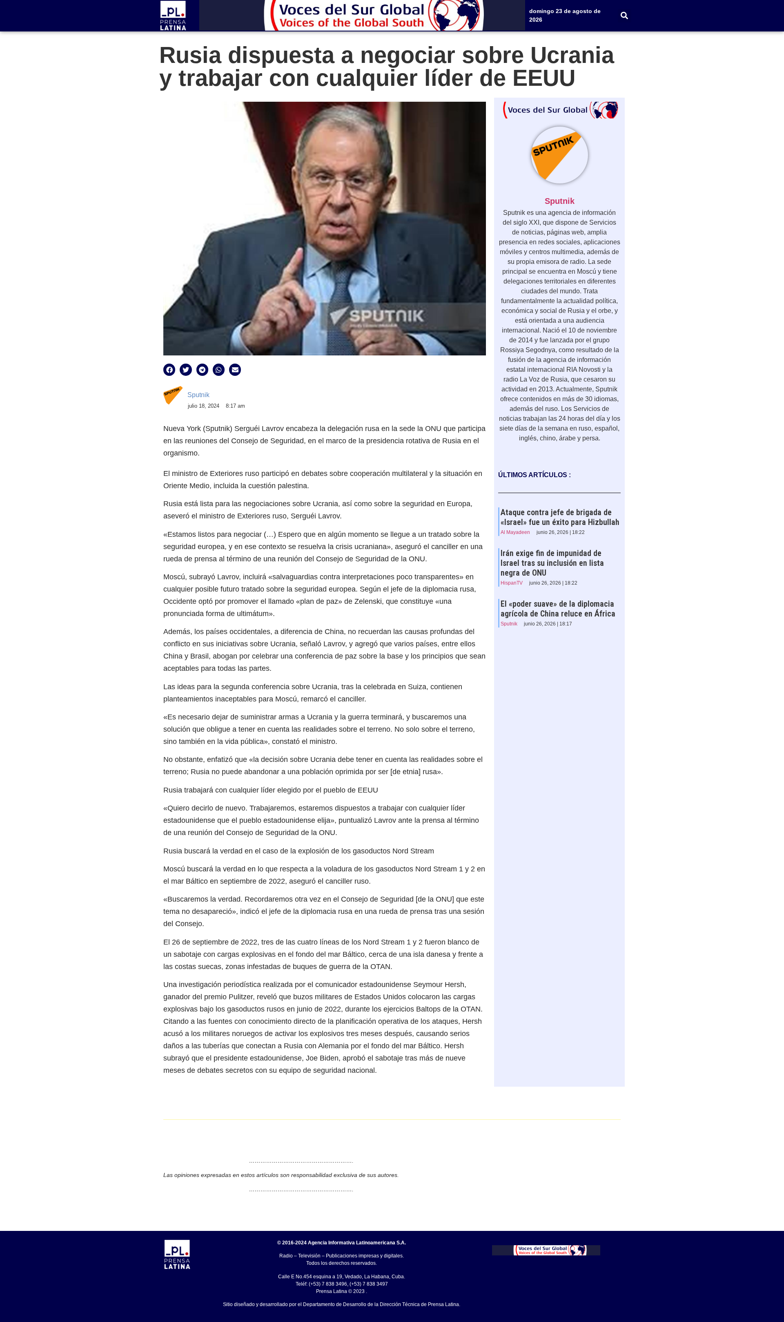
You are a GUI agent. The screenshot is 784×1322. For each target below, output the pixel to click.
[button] (624, 15)
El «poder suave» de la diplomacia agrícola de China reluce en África (558, 609)
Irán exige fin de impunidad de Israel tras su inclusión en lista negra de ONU (552, 563)
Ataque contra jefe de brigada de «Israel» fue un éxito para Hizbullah (560, 517)
